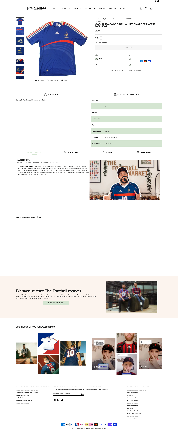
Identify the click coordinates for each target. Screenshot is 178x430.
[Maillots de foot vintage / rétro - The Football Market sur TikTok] (62, 400)
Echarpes (122, 8)
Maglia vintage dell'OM (22, 395)
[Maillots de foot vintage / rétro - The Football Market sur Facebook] (58, 400)
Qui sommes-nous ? (56, 303)
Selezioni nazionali (90, 8)
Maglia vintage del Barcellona (24, 400)
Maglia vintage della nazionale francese (27, 390)
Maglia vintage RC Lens (22, 403)
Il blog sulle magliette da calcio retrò (137, 390)
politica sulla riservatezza (134, 413)
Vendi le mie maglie (132, 392)
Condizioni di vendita (133, 411)
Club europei (77, 8)
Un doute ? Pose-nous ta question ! (128, 70)
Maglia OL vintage (21, 398)
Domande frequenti (132, 403)
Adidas (98, 21)
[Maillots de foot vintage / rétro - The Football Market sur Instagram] (54, 400)
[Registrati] (82, 394)
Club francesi (65, 8)
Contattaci (130, 395)
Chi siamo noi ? (131, 398)
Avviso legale (131, 408)
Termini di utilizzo (132, 418)
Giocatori (102, 8)
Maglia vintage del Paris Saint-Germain (27, 392)
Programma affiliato (133, 405)
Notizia (55, 8)
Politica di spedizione (133, 416)
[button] (34, 152)
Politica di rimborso (132, 400)
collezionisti (112, 8)
